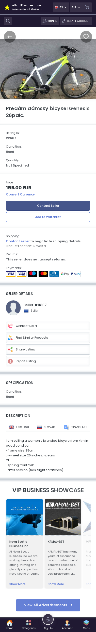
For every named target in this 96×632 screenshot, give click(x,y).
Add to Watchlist (48, 217)
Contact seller (18, 241)
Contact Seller (48, 206)
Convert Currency (20, 194)
